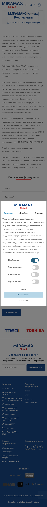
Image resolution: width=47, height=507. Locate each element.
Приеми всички (23, 295)
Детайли (23, 213)
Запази (23, 289)
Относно (39, 213)
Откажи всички (23, 301)
